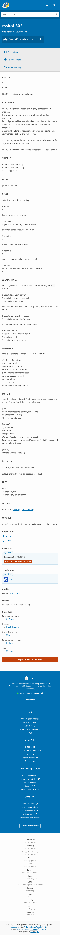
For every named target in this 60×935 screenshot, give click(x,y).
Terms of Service (28, 803)
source (8, 540)
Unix (8, 635)
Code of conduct (28, 810)
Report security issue (30, 807)
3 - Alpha (10, 619)
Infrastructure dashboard (29, 750)
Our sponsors (30, 761)
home (8, 536)
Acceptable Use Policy (29, 817)
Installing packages (29, 719)
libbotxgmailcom (22, 509)
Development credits (29, 789)
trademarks (15, 927)
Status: (30, 693)
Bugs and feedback (30, 775)
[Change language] (54, 5)
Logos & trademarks (30, 757)
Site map (44, 929)
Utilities (9, 650)
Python (9, 643)
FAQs (30, 733)
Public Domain (12, 627)
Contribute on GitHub (29, 779)
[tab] (30, 52)
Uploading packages (29, 722)
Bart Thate (13, 593)
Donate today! (30, 700)
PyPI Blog (29, 747)
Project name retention (29, 729)
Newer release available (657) (18, 561)
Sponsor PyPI (30, 786)
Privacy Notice (29, 814)
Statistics (30, 754)
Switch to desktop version (30, 826)
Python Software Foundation (34, 927)
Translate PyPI (29, 782)
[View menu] (47, 5)
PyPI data (7, 553)
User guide (29, 725)
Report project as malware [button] (30, 659)
